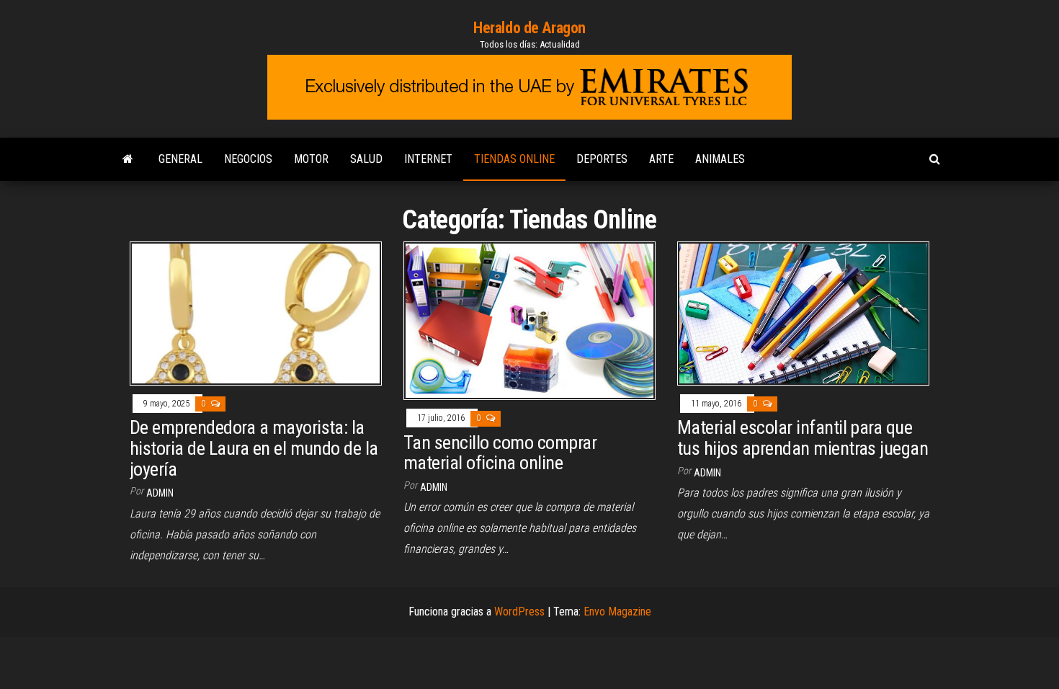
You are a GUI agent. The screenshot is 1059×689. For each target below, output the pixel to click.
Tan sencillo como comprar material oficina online (499, 453)
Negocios (248, 159)
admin (160, 493)
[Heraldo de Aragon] (128, 159)
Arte (661, 159)
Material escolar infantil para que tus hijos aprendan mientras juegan (802, 438)
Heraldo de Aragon (529, 28)
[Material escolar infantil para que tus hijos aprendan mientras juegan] (803, 312)
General (180, 159)
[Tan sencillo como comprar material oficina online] (529, 319)
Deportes (601, 159)
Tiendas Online (514, 159)
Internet (428, 159)
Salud (366, 159)
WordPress (519, 611)
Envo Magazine (617, 611)
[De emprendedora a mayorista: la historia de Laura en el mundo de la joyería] (256, 312)
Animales (720, 159)
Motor (311, 159)
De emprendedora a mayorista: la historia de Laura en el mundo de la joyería (254, 448)
